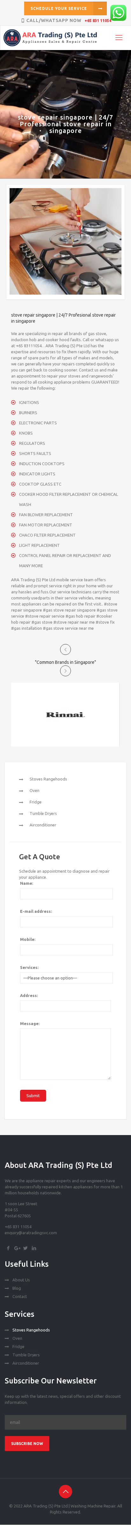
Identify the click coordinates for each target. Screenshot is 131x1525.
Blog (16, 1288)
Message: (29, 1023)
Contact (19, 1296)
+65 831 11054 (98, 20)
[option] (65, 714)
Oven (34, 790)
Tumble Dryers (43, 813)
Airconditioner (43, 825)
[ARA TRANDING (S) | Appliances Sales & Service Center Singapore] (66, 38)
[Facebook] (8, 1248)
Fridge (36, 802)
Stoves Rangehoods (48, 779)
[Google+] (16, 1248)
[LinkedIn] (34, 1248)
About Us (21, 1280)
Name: (26, 883)
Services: (29, 967)
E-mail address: (36, 911)
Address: (29, 995)
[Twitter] (25, 1248)
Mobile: (27, 939)
